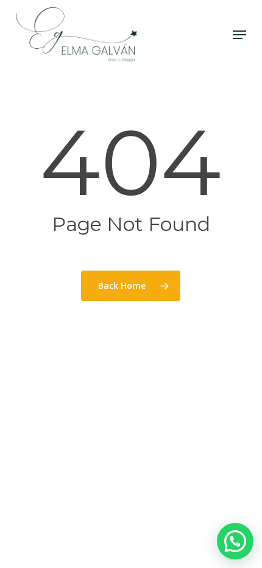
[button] (239, 35)
